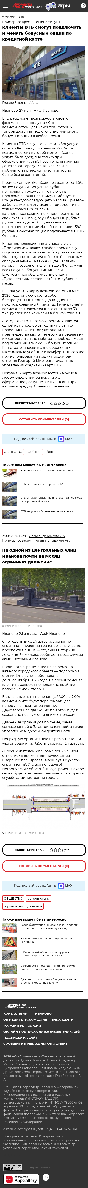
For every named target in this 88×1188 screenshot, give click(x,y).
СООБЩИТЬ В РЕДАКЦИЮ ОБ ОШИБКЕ (35, 1044)
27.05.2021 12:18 (13, 17)
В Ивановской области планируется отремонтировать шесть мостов (45, 953)
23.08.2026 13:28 (14, 536)
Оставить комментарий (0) (44, 419)
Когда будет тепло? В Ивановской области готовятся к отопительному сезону (49, 926)
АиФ (34, 103)
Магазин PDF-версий (22, 1026)
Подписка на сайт (20, 1038)
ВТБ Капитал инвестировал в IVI (42, 484)
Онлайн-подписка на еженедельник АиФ (41, 1032)
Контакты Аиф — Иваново (27, 1014)
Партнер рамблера (40, 1167)
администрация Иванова (22, 626)
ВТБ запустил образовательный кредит (47, 511)
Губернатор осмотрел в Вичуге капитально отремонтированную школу (49, 981)
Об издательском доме (25, 1020)
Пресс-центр (61, 1020)
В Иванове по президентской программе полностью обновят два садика (48, 967)
